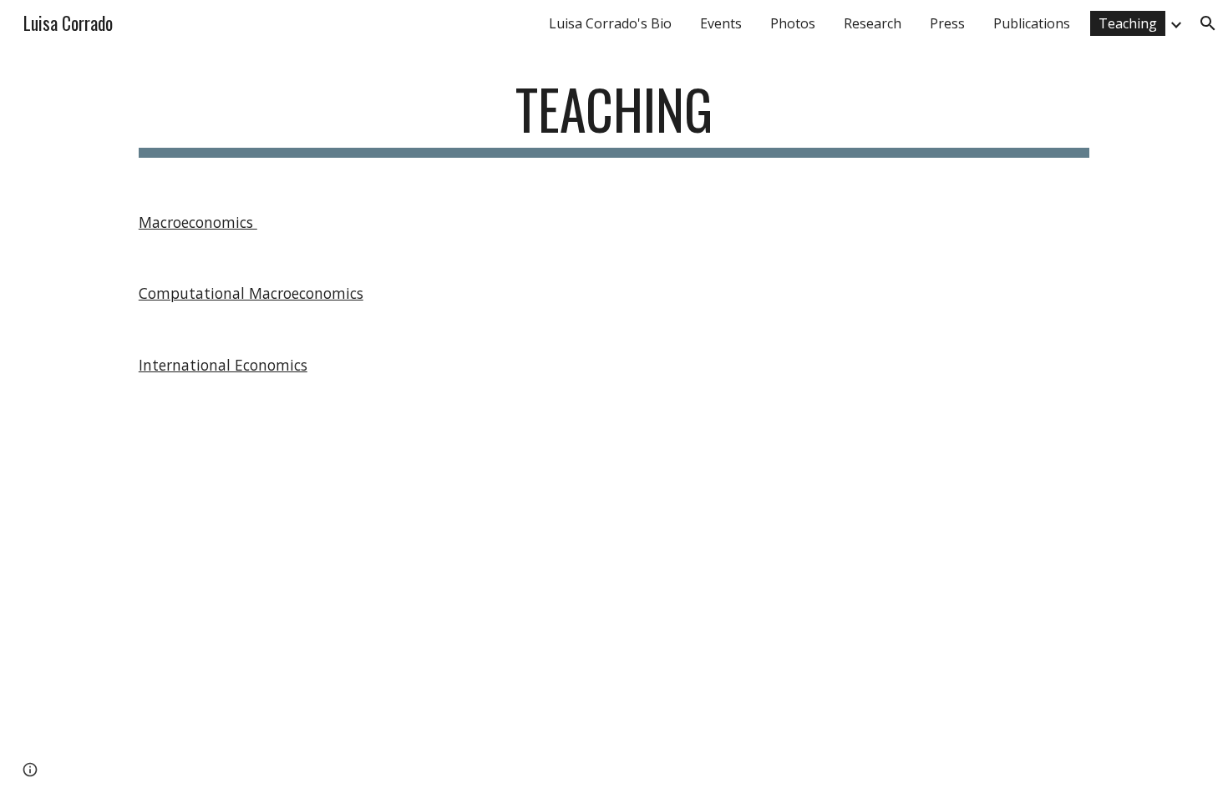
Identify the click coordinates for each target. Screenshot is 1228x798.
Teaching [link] (1128, 23)
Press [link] (947, 23)
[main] (614, 117)
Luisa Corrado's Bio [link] (610, 23)
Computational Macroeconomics (251, 293)
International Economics (223, 365)
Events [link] (721, 23)
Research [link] (872, 23)
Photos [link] (792, 23)
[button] (1208, 23)
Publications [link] (1031, 23)
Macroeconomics (198, 222)
